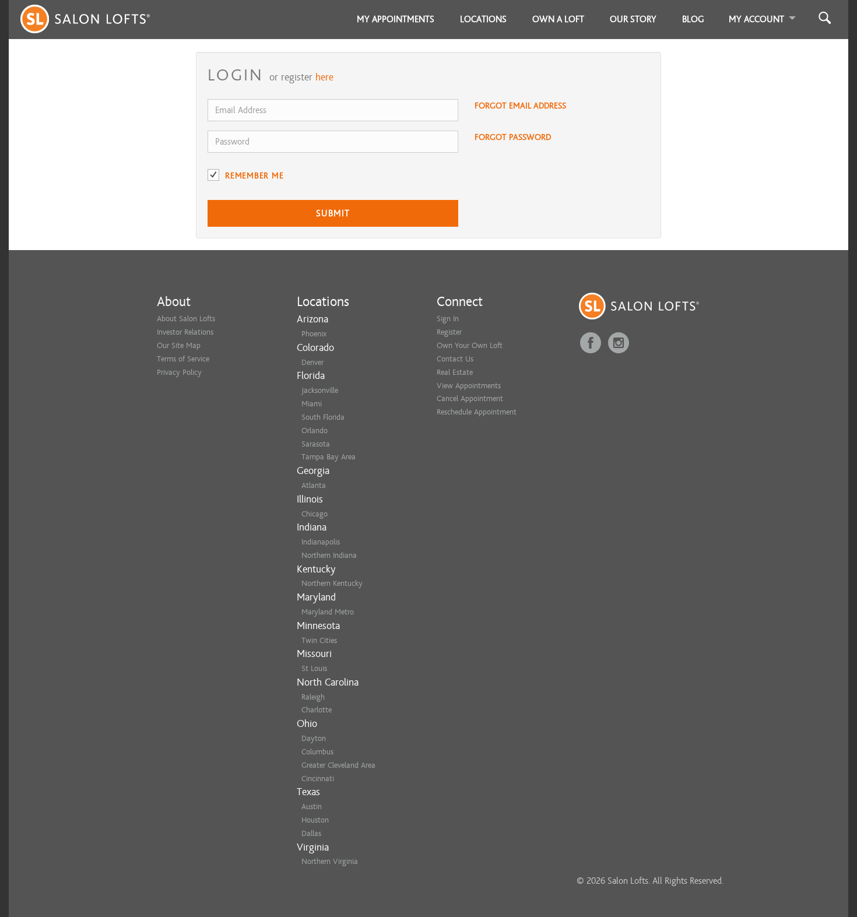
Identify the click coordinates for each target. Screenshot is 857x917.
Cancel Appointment (470, 398)
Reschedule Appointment (477, 411)
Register (449, 332)
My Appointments (395, 19)
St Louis (314, 668)
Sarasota (315, 444)
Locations (483, 19)
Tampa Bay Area (328, 456)
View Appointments (469, 385)
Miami (311, 403)
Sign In (448, 318)
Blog (693, 19)
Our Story (633, 19)
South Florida (323, 417)
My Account (756, 19)
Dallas (311, 833)
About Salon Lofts (186, 318)
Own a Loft (558, 19)
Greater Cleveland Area (338, 765)
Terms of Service (183, 358)
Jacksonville (319, 390)
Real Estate (455, 372)
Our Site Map (179, 345)
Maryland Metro (327, 611)
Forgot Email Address (520, 106)
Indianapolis (320, 541)
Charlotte (316, 709)
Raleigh (313, 697)
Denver (312, 362)
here (324, 77)
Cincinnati (317, 778)
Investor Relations (185, 332)
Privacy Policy (179, 372)
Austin (311, 806)
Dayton (313, 738)
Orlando (314, 430)
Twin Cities (319, 640)
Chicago (314, 514)
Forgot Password (513, 137)
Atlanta (313, 485)
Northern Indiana (329, 555)
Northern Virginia (329, 861)
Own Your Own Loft (470, 345)
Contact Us (455, 358)
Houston (315, 820)
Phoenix (313, 333)
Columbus (317, 751)
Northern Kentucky (332, 583)
